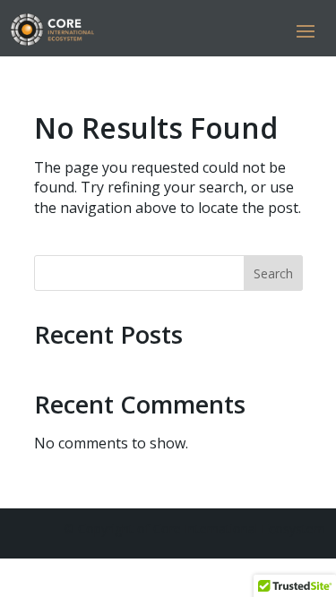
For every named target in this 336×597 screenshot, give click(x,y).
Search (273, 273)
